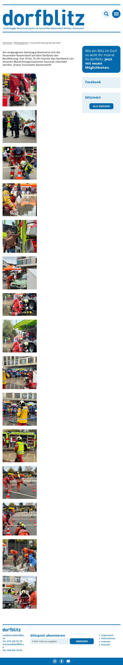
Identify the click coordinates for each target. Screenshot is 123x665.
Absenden (82, 641)
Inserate (105, 641)
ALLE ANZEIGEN (101, 106)
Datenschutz (108, 638)
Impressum (107, 635)
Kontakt (105, 644)
